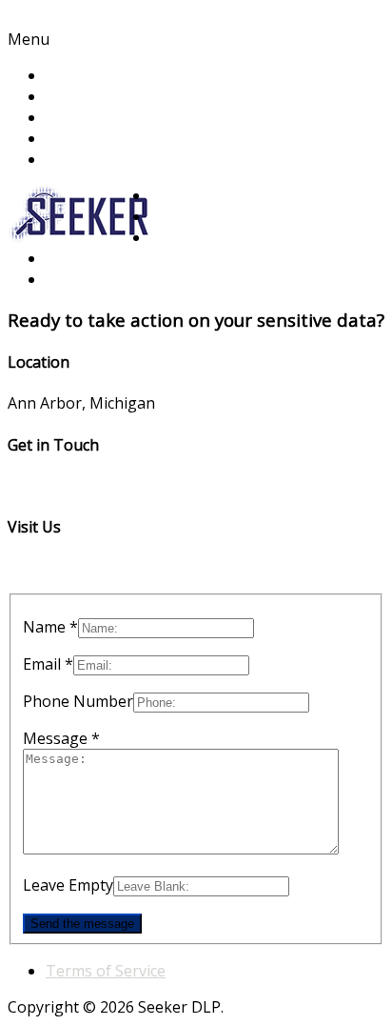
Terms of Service (106, 970)
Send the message (82, 923)
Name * (50, 626)
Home (67, 75)
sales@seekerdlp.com (84, 485)
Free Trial (80, 159)
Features (77, 96)
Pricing (70, 117)
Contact (73, 138)
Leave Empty (68, 884)
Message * (61, 738)
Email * (48, 663)
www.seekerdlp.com (77, 567)
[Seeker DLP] (79, 237)
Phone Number (78, 701)
